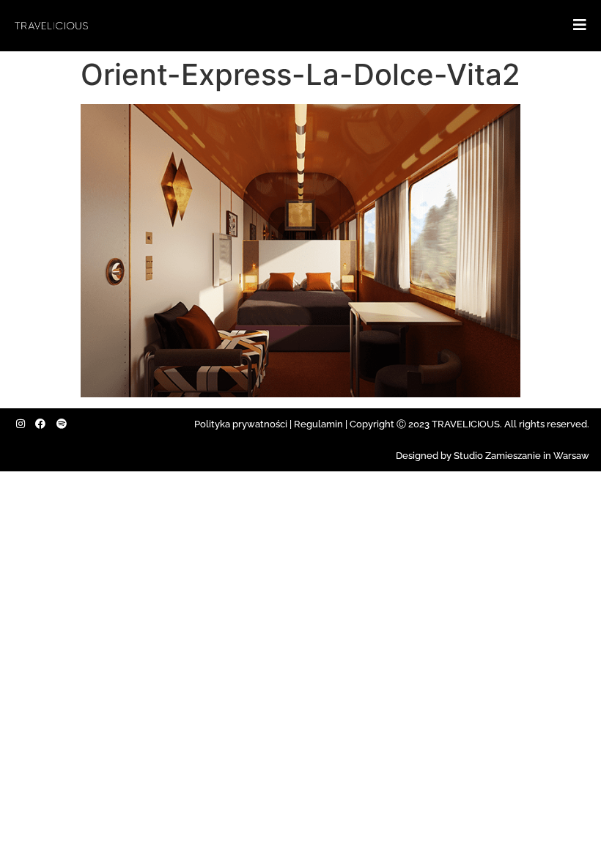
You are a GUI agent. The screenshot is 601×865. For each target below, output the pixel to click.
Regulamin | (320, 424)
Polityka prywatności (240, 424)
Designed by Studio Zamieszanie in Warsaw (492, 455)
